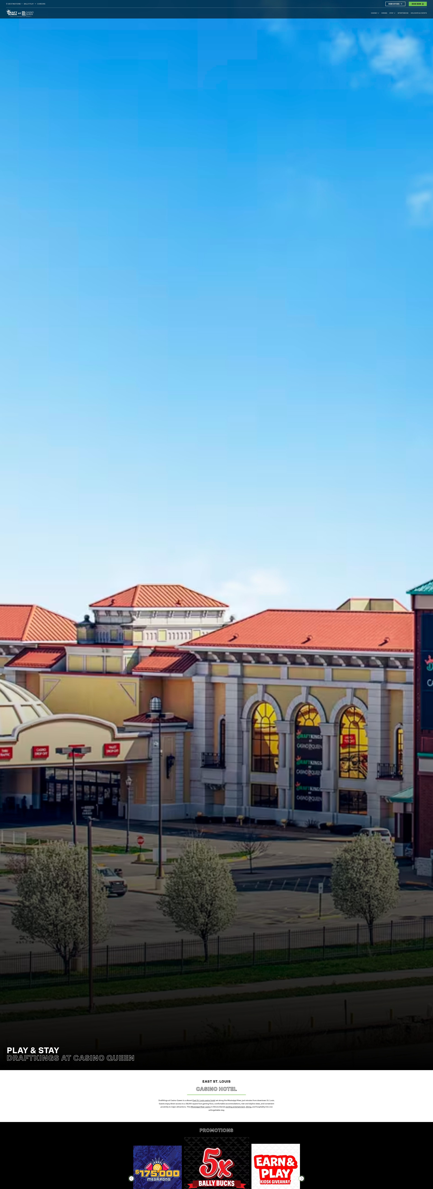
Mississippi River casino (201, 1107)
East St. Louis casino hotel (204, 1100)
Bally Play (29, 4)
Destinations (14, 4)
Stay (391, 13)
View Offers (394, 4)
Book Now (416, 4)
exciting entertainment (235, 1107)
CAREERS (41, 4)
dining (248, 1107)
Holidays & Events (419, 13)
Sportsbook (403, 13)
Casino (374, 13)
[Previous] (131, 1178)
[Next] (301, 1178)
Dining (384, 13)
